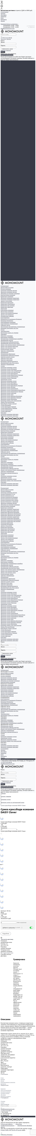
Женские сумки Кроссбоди (9, 248)
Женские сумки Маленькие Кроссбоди (13, 254)
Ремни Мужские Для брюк (9, 138)
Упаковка (4, 198)
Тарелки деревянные (7, 111)
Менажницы (4, 216)
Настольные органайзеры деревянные (13, 93)
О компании (4, 12)
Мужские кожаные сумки (9, 115)
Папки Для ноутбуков (7, 266)
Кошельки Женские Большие (10, 151)
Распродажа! (5, 127)
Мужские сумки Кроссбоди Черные (12, 239)
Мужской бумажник (7, 164)
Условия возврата (5, 1091)
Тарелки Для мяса (6, 222)
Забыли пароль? (6, 50)
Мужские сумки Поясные (8, 242)
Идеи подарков (5, 1104)
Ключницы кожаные (7, 76)
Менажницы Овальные (8, 218)
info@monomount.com (7, 28)
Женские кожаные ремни (9, 67)
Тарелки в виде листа (7, 221)
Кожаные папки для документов (11, 120)
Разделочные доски (7, 213)
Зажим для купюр (6, 165)
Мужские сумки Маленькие (9, 241)
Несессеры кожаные (7, 78)
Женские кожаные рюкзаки (9, 124)
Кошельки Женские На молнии (10, 155)
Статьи (2, 1102)
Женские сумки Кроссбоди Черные (12, 250)
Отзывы (3, 1101)
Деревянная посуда (7, 204)
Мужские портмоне (7, 162)
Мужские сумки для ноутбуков (10, 236)
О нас (2, 1077)
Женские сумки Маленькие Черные (12, 256)
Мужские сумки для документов (11, 234)
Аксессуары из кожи (7, 129)
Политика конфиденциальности (11, 1124)
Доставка (3, 15)
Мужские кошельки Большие (10, 158)
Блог (2, 18)
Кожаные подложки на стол (9, 94)
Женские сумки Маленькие (9, 253)
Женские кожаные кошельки (10, 73)
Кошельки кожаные (7, 72)
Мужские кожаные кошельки (10, 75)
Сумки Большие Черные (8, 271)
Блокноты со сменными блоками (11, 85)
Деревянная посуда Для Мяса (10, 207)
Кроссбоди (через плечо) (8, 268)
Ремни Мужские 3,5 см (8, 133)
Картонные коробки (7, 103)
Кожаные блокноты (7, 87)
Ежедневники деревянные (9, 90)
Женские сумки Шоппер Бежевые (11, 260)
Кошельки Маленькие (8, 168)
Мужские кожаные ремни (9, 65)
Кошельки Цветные (7, 171)
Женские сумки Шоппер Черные (11, 262)
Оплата (3, 13)
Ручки (3, 96)
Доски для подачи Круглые (9, 210)
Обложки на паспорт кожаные (10, 68)
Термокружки (5, 97)
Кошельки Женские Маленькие (11, 153)
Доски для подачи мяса (8, 212)
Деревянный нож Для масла (10, 227)
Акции (3, 21)
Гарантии (3, 16)
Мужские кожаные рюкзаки (9, 123)
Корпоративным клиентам (8, 1082)
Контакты (4, 19)
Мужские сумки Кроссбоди (9, 238)
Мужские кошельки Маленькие (11, 159)
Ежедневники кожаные (8, 88)
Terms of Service (17, 1130)
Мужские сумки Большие (9, 233)
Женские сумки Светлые (8, 257)
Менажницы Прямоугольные (10, 219)
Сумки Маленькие (6, 274)
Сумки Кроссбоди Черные (9, 272)
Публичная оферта (7, 1124)
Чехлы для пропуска (7, 81)
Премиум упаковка (7, 102)
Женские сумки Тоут (7, 259)
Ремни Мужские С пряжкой (9, 141)
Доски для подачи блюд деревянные (12, 109)
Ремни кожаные (6, 64)
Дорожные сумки (6, 117)
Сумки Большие (6, 269)
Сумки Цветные (6, 275)
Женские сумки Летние (8, 251)
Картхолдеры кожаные (8, 70)
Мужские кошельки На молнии (11, 161)
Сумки (3, 230)
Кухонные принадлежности (9, 112)
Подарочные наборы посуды (10, 108)
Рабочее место (5, 189)
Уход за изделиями (6, 1090)
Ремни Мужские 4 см (7, 135)
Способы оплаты (6, 954)
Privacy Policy (5, 1130)
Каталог (3, 1079)
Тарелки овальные (6, 224)
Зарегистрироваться (7, 55)
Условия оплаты (5, 1093)
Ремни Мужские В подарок (9, 136)
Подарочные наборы (7, 180)
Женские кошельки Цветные (10, 150)
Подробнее (5, 933)
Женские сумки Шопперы (9, 263)
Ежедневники (5, 182)
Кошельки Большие (7, 167)
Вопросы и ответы (6, 1096)
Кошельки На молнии (7, 170)
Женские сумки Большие (9, 247)
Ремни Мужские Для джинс (9, 139)
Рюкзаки (3, 277)
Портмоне (4, 173)
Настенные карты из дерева (9, 99)
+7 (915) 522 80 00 (6, 37)
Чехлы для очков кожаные (9, 79)
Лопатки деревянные (7, 228)
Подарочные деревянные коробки (12, 105)
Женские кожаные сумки (8, 118)
